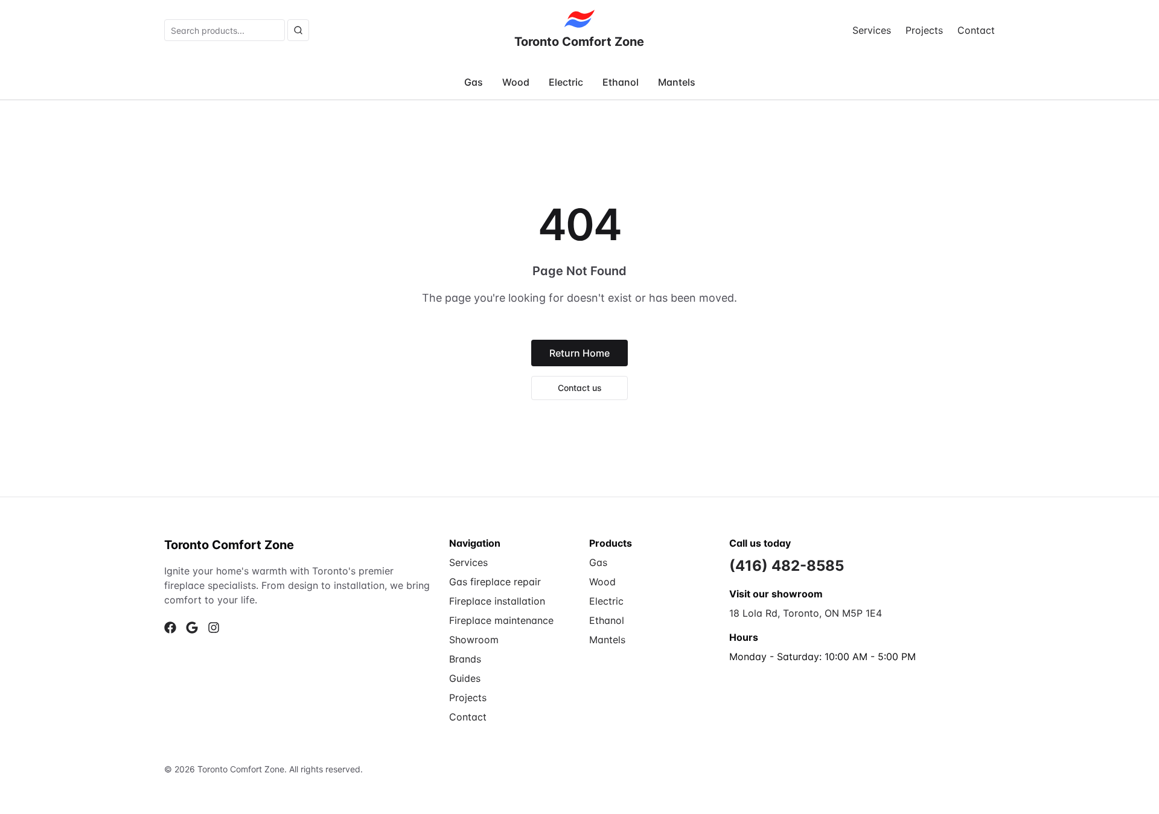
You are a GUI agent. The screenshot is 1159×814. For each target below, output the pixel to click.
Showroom (474, 640)
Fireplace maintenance (501, 620)
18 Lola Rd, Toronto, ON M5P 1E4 (805, 613)
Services (871, 30)
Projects (924, 30)
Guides (465, 678)
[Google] (192, 628)
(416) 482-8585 (786, 565)
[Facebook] (170, 628)
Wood (515, 82)
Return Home (579, 353)
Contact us (580, 388)
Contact (976, 30)
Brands (465, 659)
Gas (473, 82)
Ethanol (620, 82)
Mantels (676, 82)
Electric (566, 82)
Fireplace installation (497, 601)
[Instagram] (214, 628)
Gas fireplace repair (495, 582)
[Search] (298, 30)
